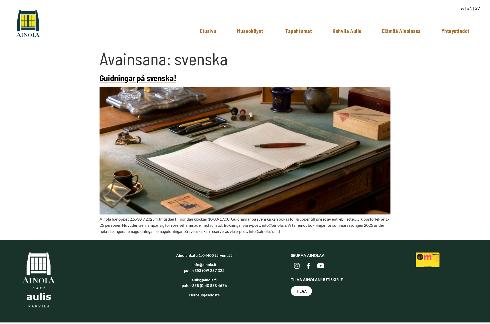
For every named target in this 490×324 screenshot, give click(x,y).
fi (462, 8)
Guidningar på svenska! (138, 78)
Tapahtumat (298, 31)
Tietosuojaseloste (204, 295)
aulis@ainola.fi (204, 280)
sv (477, 8)
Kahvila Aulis (347, 31)
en (469, 8)
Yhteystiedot (456, 31)
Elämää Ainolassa (401, 31)
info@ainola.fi (204, 264)
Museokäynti (251, 31)
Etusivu (208, 31)
